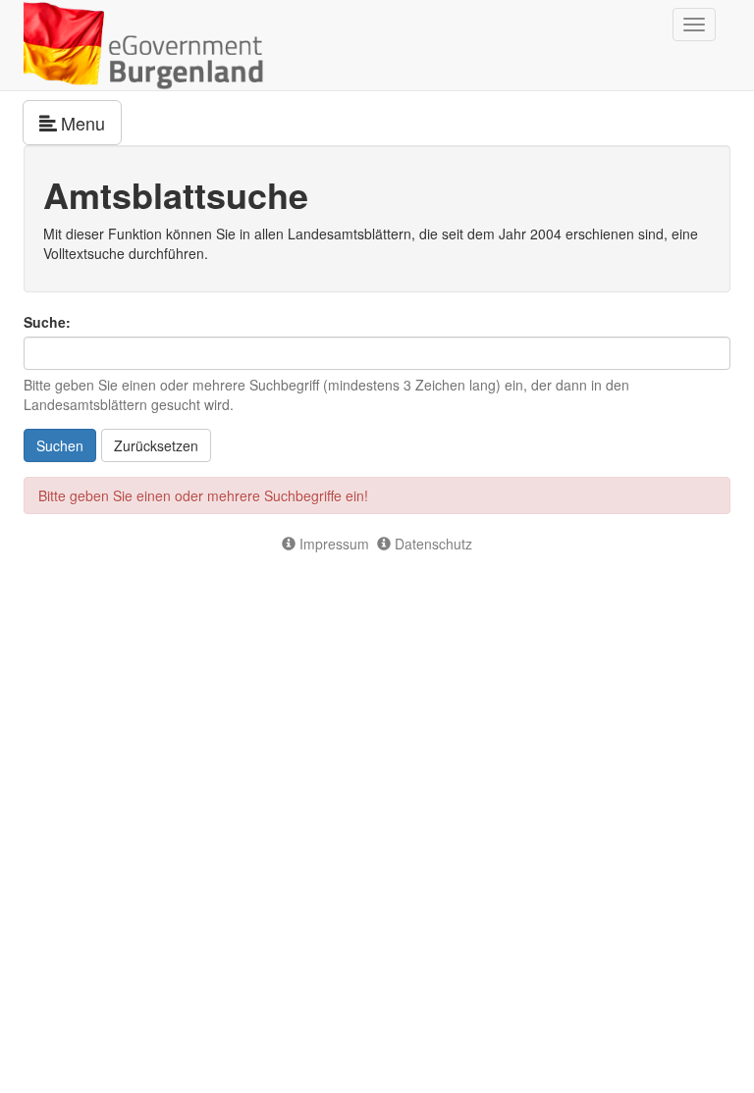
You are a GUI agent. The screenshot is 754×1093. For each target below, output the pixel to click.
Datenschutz (431, 543)
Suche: (47, 322)
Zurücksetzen (156, 445)
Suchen (59, 445)
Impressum (332, 543)
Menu (91, 122)
